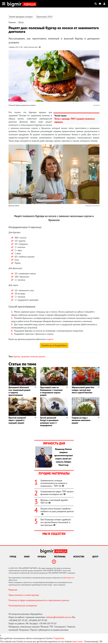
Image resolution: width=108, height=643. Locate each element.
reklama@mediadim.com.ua (58, 617)
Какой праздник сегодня (21, 16)
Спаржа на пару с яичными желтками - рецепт (81, 420)
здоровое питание (29, 356)
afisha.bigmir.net (68, 578)
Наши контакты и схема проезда (24, 595)
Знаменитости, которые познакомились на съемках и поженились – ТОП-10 (53, 483)
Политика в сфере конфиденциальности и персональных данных (39, 600)
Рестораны (59, 556)
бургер (17, 356)
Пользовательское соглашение (23, 605)
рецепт (42, 356)
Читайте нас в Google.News (54, 345)
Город (13, 556)
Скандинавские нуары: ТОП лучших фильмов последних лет (56, 493)
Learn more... (78, 641)
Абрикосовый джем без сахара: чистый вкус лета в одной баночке (83, 390)
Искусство (78, 556)
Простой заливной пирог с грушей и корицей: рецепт (17, 420)
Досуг (21, 22)
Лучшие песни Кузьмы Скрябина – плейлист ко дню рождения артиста (57, 510)
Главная (12, 22)
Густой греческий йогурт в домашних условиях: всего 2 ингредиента (49, 421)
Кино (27, 556)
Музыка (42, 556)
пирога (50, 339)
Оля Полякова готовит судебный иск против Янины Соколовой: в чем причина (55, 522)
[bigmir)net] (15, 4)
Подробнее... (59, 638)
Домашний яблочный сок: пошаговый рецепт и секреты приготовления (19, 391)
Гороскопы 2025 (45, 16)
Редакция (13, 589)
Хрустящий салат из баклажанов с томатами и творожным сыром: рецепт (51, 391)
